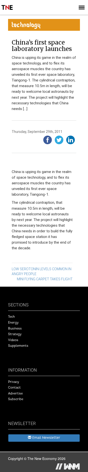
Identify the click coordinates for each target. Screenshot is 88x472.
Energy (13, 323)
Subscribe (15, 399)
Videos (13, 340)
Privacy (13, 382)
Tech (11, 317)
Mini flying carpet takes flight (45, 279)
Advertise (15, 393)
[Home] (7, 4)
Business (15, 328)
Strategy (15, 334)
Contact (14, 388)
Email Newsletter (45, 438)
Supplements (18, 346)
